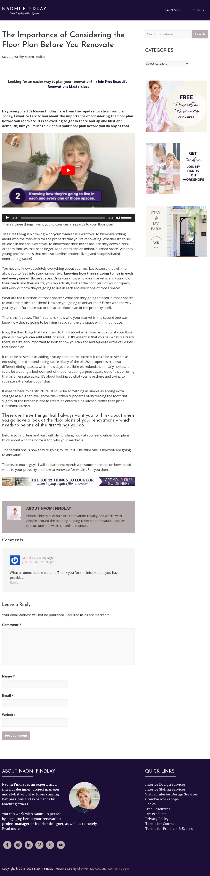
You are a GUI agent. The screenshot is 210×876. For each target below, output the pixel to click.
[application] (68, 218)
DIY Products (156, 814)
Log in (125, 868)
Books (150, 804)
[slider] (127, 217)
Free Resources (157, 809)
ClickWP (82, 868)
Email (8, 695)
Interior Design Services (165, 784)
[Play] (7, 218)
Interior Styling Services (165, 789)
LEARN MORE (173, 10)
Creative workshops (162, 799)
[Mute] (118, 218)
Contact (113, 868)
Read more (11, 829)
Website (9, 714)
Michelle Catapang (34, 558)
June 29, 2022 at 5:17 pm (38, 562)
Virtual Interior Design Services (171, 794)
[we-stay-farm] (176, 231)
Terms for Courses (160, 824)
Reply (14, 582)
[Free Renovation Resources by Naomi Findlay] (176, 106)
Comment (11, 625)
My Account (98, 868)
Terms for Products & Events (169, 829)
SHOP (197, 10)
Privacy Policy (157, 819)
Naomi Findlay (24, 9)
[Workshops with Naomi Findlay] (176, 168)
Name (8, 676)
